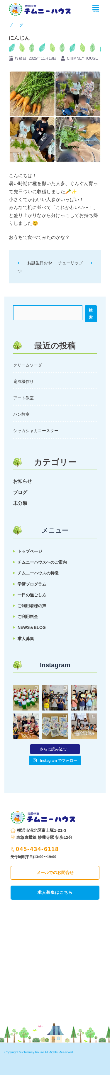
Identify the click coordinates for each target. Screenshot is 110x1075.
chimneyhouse (82, 58)
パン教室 (21, 414)
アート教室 (23, 398)
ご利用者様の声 (32, 605)
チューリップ (70, 263)
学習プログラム (32, 584)
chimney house (33, 1052)
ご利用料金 (28, 616)
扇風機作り (23, 381)
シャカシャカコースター (35, 430)
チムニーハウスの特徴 (38, 573)
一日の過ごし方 (32, 595)
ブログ (17, 25)
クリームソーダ (27, 365)
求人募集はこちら (55, 892)
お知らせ (22, 481)
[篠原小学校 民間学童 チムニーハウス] (40, 7)
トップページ (30, 551)
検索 (91, 313)
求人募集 (26, 638)
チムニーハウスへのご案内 (42, 562)
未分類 (20, 503)
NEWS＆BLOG (32, 627)
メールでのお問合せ (55, 872)
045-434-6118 (37, 849)
